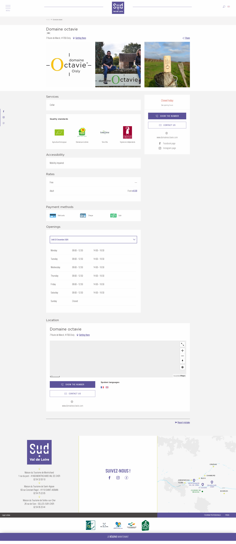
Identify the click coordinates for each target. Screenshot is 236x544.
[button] (224, 6)
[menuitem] (118, 8)
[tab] (91, 239)
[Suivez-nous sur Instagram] (3, 117)
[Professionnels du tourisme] (3, 123)
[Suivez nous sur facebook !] (3, 112)
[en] (228, 7)
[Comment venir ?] (196, 468)
